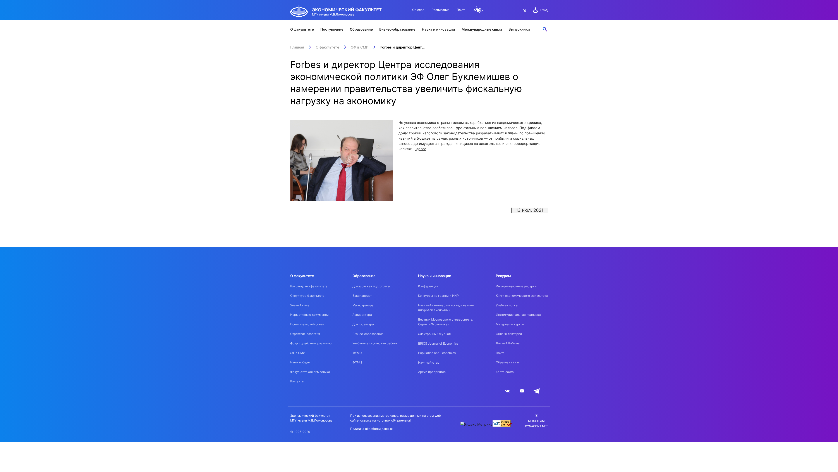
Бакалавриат (362, 295)
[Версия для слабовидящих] (478, 10)
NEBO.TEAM (536, 421)
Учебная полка (507, 305)
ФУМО (357, 353)
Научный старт (429, 362)
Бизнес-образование (397, 29)
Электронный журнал (434, 334)
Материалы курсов (510, 324)
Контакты (297, 381)
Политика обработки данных (371, 428)
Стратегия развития (305, 334)
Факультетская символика (310, 372)
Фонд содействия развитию (310, 343)
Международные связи (482, 29)
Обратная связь (508, 362)
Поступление (331, 29)
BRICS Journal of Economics (438, 343)
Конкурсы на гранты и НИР (438, 295)
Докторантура (363, 324)
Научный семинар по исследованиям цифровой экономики (446, 307)
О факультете (302, 29)
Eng (523, 10)
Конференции (428, 286)
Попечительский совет (307, 324)
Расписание (440, 10)
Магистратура (363, 305)
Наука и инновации (438, 29)
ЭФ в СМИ (297, 353)
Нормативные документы (309, 314)
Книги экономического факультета (522, 295)
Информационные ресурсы (516, 286)
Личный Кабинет (508, 343)
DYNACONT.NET (536, 426)
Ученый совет (300, 305)
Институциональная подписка (518, 314)
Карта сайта (505, 372)
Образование (361, 29)
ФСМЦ (357, 362)
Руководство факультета (309, 286)
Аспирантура (362, 314)
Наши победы (300, 362)
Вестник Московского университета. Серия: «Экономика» (445, 322)
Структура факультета (307, 295)
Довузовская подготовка (371, 286)
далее (420, 149)
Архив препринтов (432, 372)
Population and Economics (437, 353)
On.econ (418, 10)
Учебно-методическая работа (374, 343)
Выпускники (519, 29)
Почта (461, 10)
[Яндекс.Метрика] (476, 424)
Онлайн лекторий (509, 334)
